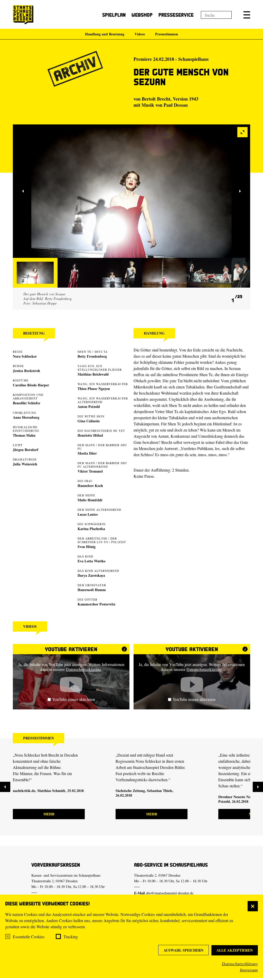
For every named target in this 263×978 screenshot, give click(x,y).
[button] (246, 14)
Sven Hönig (87, 546)
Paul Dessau (176, 105)
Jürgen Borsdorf (25, 449)
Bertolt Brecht (156, 98)
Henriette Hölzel (90, 435)
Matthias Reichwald (93, 374)
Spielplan (114, 15)
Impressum (249, 969)
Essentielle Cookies (28, 936)
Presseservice (176, 15)
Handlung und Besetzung (104, 34)
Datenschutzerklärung (240, 963)
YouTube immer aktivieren (73, 699)
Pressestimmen (166, 34)
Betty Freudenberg (92, 356)
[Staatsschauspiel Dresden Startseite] (23, 14)
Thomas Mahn (24, 435)
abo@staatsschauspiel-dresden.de (169, 893)
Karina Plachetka (91, 528)
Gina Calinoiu (89, 421)
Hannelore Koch (90, 485)
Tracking (70, 936)
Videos (140, 34)
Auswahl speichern (183, 950)
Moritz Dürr (87, 453)
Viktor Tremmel (90, 471)
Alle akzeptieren (235, 950)
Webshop (142, 15)
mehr (48, 814)
